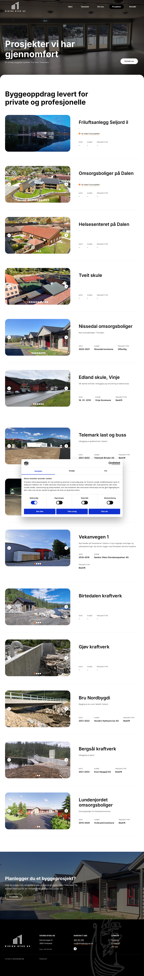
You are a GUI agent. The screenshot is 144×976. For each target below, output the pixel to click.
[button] (129, 61)
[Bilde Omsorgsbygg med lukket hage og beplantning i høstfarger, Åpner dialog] (37, 235)
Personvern (43, 959)
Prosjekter (116, 7)
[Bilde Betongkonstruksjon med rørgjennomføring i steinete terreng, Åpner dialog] (37, 657)
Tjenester (85, 7)
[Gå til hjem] (19, 941)
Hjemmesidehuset (18, 959)
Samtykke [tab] (38, 471)
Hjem (70, 7)
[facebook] (75, 948)
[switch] (59, 502)
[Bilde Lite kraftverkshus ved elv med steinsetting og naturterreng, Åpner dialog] (37, 606)
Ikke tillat (39, 511)
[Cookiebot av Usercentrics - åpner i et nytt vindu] (110, 463)
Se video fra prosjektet (90, 134)
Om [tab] (105, 471)
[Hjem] (20, 7)
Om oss (100, 7)
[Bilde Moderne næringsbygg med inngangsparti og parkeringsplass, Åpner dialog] (37, 548)
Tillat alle (104, 511)
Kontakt (132, 7)
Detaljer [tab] (72, 471)
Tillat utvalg (72, 511)
